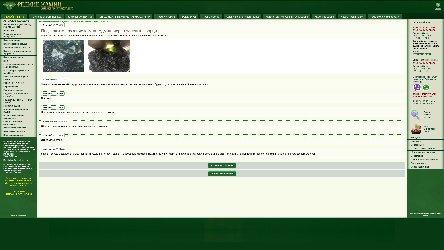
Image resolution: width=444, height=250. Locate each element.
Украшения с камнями (14, 128)
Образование (417, 145)
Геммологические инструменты (12, 35)
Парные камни (10, 86)
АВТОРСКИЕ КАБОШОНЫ (16, 21)
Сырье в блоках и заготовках (12, 122)
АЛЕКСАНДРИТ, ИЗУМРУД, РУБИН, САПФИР (17, 25)
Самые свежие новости (423, 148)
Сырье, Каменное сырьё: (425, 60)
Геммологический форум (50, 22)
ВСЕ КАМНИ (9, 30)
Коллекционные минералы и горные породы (18, 65)
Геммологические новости (424, 159)
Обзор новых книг (420, 167)
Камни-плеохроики (13, 57)
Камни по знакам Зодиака (16, 47)
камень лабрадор (18, 215)
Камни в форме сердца (15, 44)
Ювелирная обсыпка (14, 131)
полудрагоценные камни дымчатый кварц (425, 214)
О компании (417, 156)
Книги (6, 61)
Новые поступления (13, 83)
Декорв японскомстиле (430, 128)
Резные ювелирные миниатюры (13, 116)
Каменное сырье (12, 40)
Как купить (416, 137)
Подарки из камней (13, 90)
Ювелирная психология (423, 152)
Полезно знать (418, 163)
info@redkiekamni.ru (19, 160)
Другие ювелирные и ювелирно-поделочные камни (85, 22)
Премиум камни (11, 106)
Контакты (416, 141)
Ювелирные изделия (14, 135)
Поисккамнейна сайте (428, 114)
